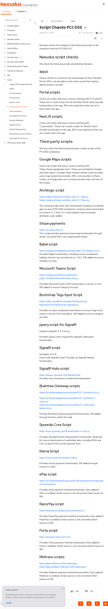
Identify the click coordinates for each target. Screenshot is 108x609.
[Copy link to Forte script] (62, 531)
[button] (6, 11)
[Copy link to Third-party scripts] (77, 142)
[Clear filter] (30, 20)
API (8, 75)
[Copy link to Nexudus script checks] (82, 57)
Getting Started (13, 26)
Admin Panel (12, 35)
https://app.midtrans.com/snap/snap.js (58, 563)
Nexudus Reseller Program (17, 66)
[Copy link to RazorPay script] (68, 504)
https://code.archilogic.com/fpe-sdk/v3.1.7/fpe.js (63, 196)
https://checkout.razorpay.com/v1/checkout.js (61, 510)
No (91, 591)
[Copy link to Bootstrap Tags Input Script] (87, 295)
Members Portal (13, 39)
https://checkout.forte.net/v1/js (55, 537)
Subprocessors (15, 125)
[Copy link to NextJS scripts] (67, 117)
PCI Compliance (15, 93)
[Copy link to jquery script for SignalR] (80, 325)
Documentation (57, 21)
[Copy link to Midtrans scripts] (69, 557)
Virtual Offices (12, 48)
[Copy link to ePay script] (61, 474)
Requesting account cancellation (20, 134)
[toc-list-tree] (95, 38)
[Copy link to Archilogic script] (68, 190)
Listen (100, 33)
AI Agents (11, 30)
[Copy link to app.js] (52, 72)
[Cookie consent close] (62, 588)
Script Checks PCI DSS (18, 107)
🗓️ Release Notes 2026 (16, 143)
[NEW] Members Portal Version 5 (19, 44)
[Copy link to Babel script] (62, 244)
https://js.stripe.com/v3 (51, 230)
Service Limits (14, 102)
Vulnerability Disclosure (18, 138)
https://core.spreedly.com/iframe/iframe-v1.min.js (64, 431)
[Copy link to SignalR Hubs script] (73, 369)
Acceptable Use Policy (18, 116)
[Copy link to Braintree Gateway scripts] (84, 386)
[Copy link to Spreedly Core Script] (76, 425)
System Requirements (17, 129)
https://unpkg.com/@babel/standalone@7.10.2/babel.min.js (69, 250)
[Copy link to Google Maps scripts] (76, 159)
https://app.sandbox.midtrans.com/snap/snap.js (62, 566)
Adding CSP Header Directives (20, 84)
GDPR (11, 89)
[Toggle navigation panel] (35, 23)
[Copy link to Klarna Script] (63, 451)
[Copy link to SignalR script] (65, 348)
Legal (9, 80)
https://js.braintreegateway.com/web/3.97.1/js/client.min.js (69, 392)
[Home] (19, 4)
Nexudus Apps (13, 57)
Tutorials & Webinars (15, 71)
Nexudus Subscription (15, 62)
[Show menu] (103, 4)
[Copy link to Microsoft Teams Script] (80, 269)
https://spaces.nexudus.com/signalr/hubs (59, 375)
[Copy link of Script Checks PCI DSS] (85, 27)
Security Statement (16, 120)
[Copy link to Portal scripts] (64, 92)
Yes (77, 591)
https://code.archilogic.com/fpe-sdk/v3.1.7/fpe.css (64, 200)
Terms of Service (15, 111)
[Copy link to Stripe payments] (69, 224)
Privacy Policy (14, 98)
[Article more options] (101, 38)
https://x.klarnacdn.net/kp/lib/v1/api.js (58, 457)
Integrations (11, 53)
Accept (8, 603)
